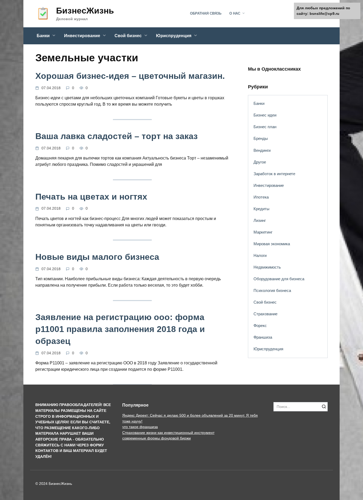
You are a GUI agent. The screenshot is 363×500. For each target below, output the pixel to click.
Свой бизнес (128, 35)
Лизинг (260, 220)
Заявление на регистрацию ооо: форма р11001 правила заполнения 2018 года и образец (120, 329)
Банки (43, 35)
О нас (234, 13)
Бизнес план (265, 126)
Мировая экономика (272, 244)
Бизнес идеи (265, 115)
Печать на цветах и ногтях (91, 196)
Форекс (260, 325)
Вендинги (262, 150)
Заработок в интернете (274, 173)
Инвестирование (82, 35)
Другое (260, 162)
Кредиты (261, 208)
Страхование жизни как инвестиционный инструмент (168, 432)
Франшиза (263, 337)
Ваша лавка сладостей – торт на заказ (116, 136)
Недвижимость (267, 267)
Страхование (265, 314)
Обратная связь (205, 13)
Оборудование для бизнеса (279, 279)
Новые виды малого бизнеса (97, 257)
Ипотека (261, 197)
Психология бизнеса (272, 290)
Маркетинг (263, 232)
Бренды (261, 138)
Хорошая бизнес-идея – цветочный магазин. (130, 76)
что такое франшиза (140, 427)
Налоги (260, 255)
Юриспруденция (173, 35)
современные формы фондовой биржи (156, 438)
